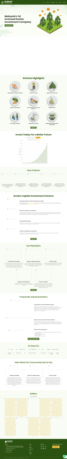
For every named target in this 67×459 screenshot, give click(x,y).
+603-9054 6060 (9, 450)
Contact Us (56, 446)
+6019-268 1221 (9, 452)
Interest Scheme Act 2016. (34, 203)
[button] (64, 456)
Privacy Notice (26, 457)
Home (30, 446)
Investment (31, 449)
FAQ (30, 450)
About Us (30, 447)
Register (30, 453)
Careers (30, 452)
